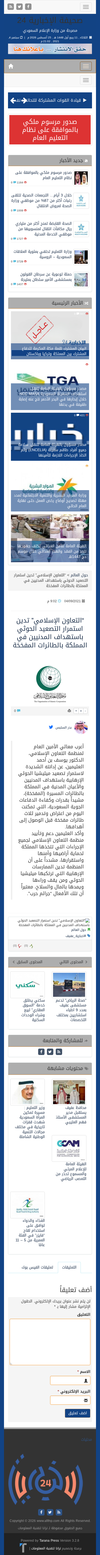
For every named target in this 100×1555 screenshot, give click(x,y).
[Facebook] (28, 7)
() (15, 945)
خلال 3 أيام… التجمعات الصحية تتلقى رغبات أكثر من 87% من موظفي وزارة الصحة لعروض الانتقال (41, 201)
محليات (86, 1439)
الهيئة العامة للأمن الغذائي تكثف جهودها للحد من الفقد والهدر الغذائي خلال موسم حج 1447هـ (51, 551)
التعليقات (69, 1267)
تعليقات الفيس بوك (37, 1267)
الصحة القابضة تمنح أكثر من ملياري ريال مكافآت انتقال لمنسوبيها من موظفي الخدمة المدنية (43, 229)
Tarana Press (49, 1541)
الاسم (83, 1372)
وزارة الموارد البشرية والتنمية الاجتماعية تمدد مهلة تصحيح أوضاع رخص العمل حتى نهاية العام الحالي (50, 501)
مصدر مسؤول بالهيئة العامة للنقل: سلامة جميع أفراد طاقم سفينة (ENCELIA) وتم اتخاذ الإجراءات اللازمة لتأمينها (52, 450)
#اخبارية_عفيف (76, 936)
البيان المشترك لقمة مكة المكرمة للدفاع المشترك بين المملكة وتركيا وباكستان (54, 351)
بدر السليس (63, 728)
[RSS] (11, 7)
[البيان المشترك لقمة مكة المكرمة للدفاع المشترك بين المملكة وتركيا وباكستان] (50, 336)
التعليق (83, 1314)
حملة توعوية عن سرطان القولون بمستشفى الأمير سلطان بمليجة (46, 277)
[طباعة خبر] (69, 711)
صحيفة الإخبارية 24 (50, 20)
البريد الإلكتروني (74, 1391)
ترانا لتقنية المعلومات (46, 1548)
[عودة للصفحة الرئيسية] (45, 1479)
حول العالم (79, 575)
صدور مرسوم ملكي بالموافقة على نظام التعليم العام (50, 130)
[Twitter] (20, 7)
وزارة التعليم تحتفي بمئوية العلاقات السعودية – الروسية (43, 254)
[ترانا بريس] (23, 1548)
